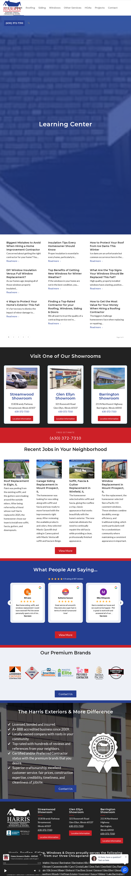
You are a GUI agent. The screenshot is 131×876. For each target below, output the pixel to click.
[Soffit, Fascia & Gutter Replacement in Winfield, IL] (82, 469)
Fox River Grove (84, 870)
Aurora (54, 862)
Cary (71, 866)
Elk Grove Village (55, 870)
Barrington (65, 862)
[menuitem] (8, 7)
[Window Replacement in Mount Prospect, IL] (114, 469)
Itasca (94, 874)
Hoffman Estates (69, 874)
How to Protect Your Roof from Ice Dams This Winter (107, 246)
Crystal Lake (82, 866)
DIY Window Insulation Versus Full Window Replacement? (21, 274)
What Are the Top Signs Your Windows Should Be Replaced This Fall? (107, 274)
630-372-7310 (22, 411)
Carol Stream (44, 866)
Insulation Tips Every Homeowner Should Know (62, 246)
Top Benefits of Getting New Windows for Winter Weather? (65, 274)
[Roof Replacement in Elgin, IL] (16, 469)
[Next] (123, 491)
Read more (11, 260)
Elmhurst (70, 870)
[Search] (28, 23)
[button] (40, 855)
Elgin (43, 870)
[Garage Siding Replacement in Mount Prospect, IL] (49, 469)
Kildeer (102, 874)
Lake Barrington (115, 874)
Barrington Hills (80, 862)
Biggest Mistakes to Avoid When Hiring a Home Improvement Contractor (23, 246)
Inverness (84, 874)
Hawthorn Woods (50, 874)
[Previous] (8, 491)
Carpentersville (60, 866)
